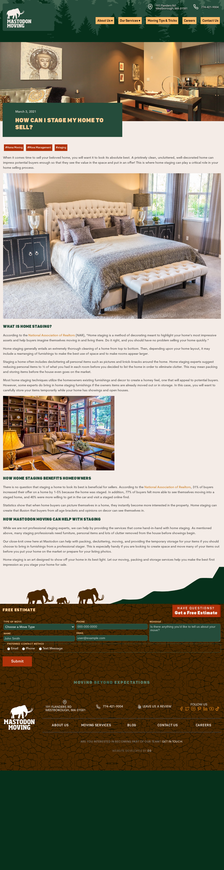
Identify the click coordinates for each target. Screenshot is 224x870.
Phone (81, 621)
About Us (60, 725)
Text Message (52, 648)
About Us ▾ (105, 21)
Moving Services (96, 725)
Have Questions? (196, 611)
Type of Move (13, 621)
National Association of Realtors (51, 335)
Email (80, 633)
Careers (189, 21)
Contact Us (210, 21)
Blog (131, 725)
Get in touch (172, 741)
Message (155, 621)
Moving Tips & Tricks (162, 21)
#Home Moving (14, 147)
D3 (149, 750)
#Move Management (39, 147)
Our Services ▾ (130, 21)
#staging (61, 147)
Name (7, 633)
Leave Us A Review (156, 706)
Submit (17, 661)
